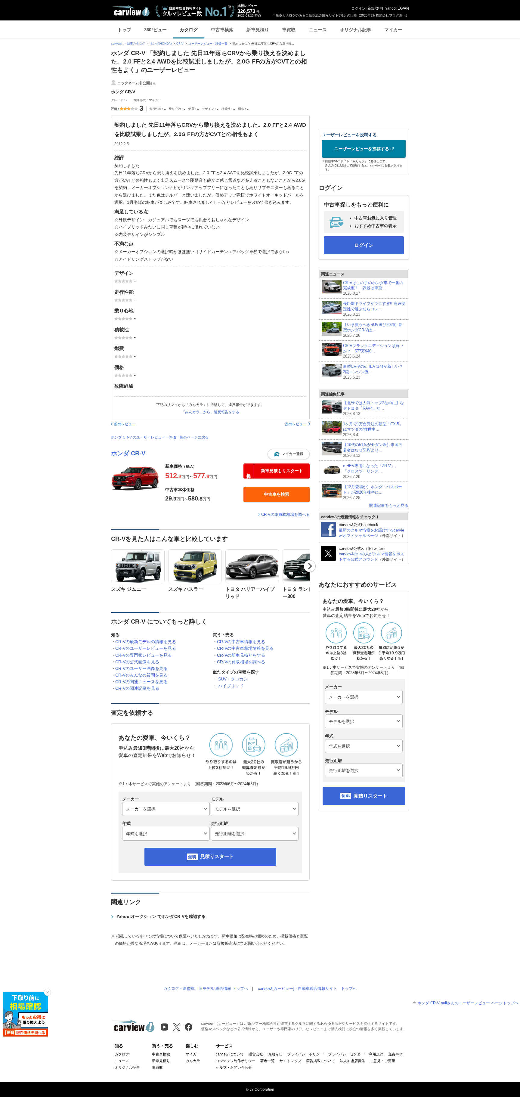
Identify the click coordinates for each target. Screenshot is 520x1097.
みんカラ (193, 1061)
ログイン (358, 8)
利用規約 (376, 1054)
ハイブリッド (230, 685)
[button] (289, 454)
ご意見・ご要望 (382, 1061)
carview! (116, 43)
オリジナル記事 (355, 29)
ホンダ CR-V (128, 453)
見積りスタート (217, 856)
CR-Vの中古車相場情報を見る (245, 648)
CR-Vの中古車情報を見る (241, 641)
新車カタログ (136, 43)
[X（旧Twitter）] (176, 1027)
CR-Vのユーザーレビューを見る (145, 648)
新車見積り (257, 29)
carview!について (230, 1054)
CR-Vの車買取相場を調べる (285, 514)
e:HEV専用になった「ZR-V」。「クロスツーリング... (371, 471)
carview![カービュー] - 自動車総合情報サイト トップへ (307, 988)
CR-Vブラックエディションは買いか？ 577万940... (373, 351)
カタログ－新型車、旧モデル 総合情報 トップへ (205, 988)
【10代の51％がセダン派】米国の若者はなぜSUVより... (372, 450)
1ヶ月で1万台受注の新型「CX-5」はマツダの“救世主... (373, 429)
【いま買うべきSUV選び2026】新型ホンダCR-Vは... (373, 330)
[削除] (47, 992)
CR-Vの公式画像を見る (137, 661)
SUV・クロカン (233, 679)
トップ (124, 29)
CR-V (180, 43)
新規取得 (374, 8)
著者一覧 (267, 1061)
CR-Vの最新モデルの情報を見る (145, 641)
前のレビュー (125, 424)
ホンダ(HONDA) (161, 43)
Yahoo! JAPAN (397, 8)
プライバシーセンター (346, 1054)
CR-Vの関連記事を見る (137, 688)
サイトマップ (290, 1061)
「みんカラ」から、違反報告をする (210, 412)
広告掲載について (320, 1061)
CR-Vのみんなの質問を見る (141, 675)
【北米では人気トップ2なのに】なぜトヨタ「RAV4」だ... (373, 408)
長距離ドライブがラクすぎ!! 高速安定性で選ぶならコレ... (374, 309)
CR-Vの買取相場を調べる (241, 661)
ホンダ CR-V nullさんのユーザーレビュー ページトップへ (467, 1003)
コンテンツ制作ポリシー (235, 1061)
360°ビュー (155, 29)
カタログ (189, 29)
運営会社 (256, 1054)
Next (309, 566)
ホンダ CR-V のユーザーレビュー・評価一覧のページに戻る (160, 437)
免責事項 (395, 1054)
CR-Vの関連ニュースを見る (141, 681)
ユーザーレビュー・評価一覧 (208, 43)
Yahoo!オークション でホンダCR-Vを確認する (161, 916)
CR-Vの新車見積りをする (241, 655)
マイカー (393, 29)
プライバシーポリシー (305, 1054)
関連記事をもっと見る (388, 505)
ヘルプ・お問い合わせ (234, 1067)
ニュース (318, 29)
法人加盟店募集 (352, 1061)
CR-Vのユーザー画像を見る (141, 668)
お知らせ (275, 1054)
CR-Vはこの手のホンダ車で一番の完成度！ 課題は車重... (373, 288)
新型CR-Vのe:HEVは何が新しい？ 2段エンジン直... (373, 372)
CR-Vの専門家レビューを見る (143, 655)
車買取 (289, 29)
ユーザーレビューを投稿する (361, 148)
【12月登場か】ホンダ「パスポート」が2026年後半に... (372, 492)
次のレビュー (296, 424)
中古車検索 (222, 29)
